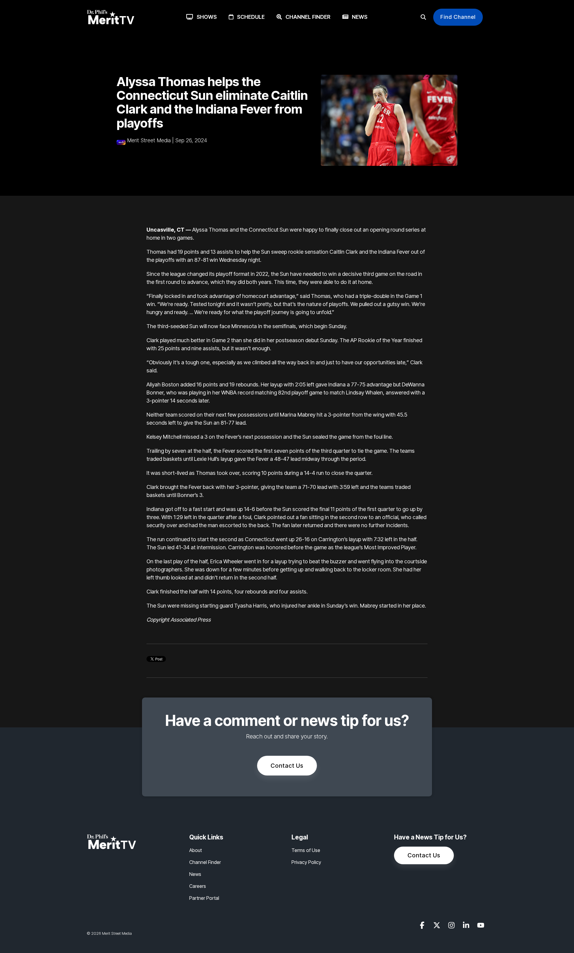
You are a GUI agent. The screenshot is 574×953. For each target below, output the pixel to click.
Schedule (249, 17)
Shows (205, 17)
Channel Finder (306, 17)
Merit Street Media (149, 140)
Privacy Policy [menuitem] (306, 862)
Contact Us (287, 765)
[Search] (423, 17)
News (357, 17)
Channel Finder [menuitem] (205, 862)
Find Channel (458, 17)
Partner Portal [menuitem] (204, 898)
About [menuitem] (195, 850)
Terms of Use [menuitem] (305, 850)
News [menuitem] (195, 874)
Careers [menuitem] (197, 886)
